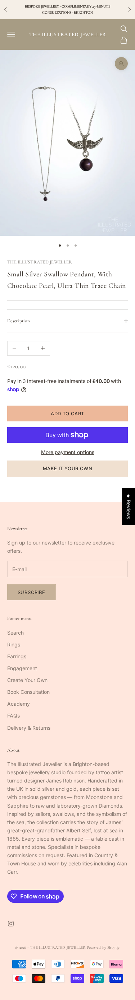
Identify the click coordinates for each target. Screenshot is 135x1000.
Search (15, 633)
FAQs (13, 715)
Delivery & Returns (28, 728)
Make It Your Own (67, 468)
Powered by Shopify (103, 947)
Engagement (22, 668)
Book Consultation (28, 692)
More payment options (67, 452)
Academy (18, 704)
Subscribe (31, 592)
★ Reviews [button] (129, 506)
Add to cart (67, 413)
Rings (13, 644)
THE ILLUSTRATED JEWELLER (39, 262)
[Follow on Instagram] (10, 923)
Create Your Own (27, 680)
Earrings (16, 656)
